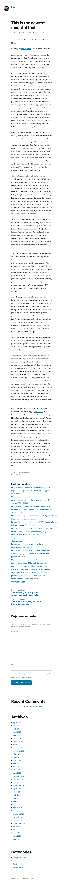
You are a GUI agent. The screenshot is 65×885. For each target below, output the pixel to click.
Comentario (15, 631)
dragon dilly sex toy (34, 167)
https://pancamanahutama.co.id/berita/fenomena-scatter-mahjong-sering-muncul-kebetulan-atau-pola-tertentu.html (30, 553)
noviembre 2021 (18, 779)
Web (12, 664)
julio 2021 (16, 792)
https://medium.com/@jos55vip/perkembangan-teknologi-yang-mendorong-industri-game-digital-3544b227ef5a (31, 509)
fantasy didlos (26, 49)
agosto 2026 (17, 723)
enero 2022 (17, 773)
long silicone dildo (36, 412)
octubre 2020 (17, 820)
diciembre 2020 (18, 814)
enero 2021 (17, 811)
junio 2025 (16, 757)
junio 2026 (16, 729)
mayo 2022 (17, 760)
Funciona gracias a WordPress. (20, 878)
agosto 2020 (17, 826)
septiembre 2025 (19, 751)
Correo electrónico (38, 655)
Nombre (14, 655)
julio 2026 (16, 726)
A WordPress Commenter (22, 706)
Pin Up (15, 861)
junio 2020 (16, 833)
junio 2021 (16, 795)
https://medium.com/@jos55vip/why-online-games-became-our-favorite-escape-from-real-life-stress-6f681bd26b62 (31, 500)
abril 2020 (16, 839)
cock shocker (46, 309)
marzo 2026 (17, 738)
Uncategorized (17, 474)
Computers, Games (19, 858)
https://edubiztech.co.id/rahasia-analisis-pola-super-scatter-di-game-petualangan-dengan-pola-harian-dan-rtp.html (30, 569)
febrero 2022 (17, 770)
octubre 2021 (17, 782)
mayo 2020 (17, 836)
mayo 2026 (17, 732)
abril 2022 (16, 763)
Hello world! (37, 706)
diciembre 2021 (18, 776)
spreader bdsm (42, 73)
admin (15, 33)
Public (15, 864)
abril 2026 (16, 735)
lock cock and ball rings (25, 328)
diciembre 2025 (18, 748)
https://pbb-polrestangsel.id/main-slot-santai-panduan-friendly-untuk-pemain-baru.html (29, 575)
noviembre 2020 (18, 817)
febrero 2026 (17, 741)
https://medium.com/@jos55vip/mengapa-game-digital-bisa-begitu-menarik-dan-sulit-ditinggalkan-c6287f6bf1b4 (31, 490)
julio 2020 (16, 830)
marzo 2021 (17, 804)
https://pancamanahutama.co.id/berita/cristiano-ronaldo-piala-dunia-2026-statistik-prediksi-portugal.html (30, 563)
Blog (13, 7)
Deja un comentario (40, 33)
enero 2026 (17, 745)
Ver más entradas (19, 582)
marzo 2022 (17, 767)
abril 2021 (16, 801)
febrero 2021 (17, 808)
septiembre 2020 (19, 823)
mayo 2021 (17, 798)
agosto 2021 (17, 789)
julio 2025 (16, 754)
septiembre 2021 (19, 785)
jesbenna (37, 148)
